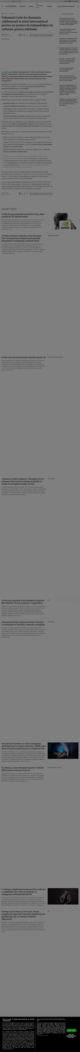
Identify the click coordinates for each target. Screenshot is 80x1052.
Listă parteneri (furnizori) (42, 1035)
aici (28, 1040)
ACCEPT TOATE (72, 1030)
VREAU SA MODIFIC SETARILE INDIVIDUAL (71, 1036)
